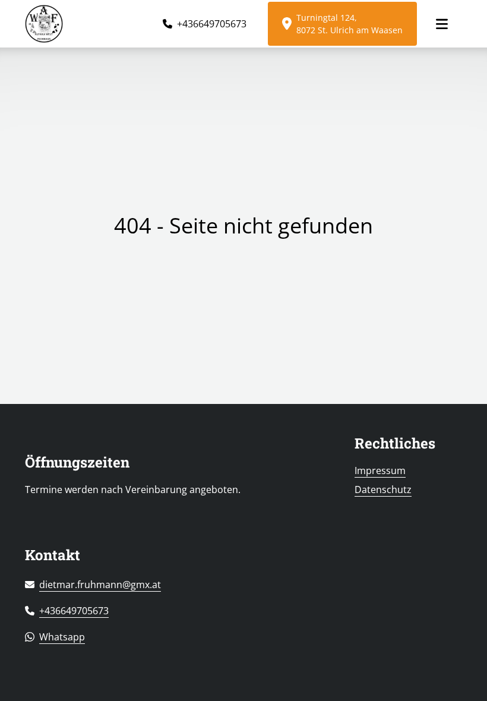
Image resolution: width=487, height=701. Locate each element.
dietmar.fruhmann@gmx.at (100, 584)
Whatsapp (62, 636)
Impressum (380, 470)
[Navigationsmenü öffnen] (442, 24)
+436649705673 (211, 23)
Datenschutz (383, 489)
